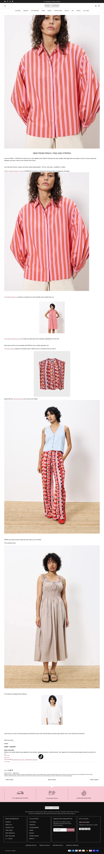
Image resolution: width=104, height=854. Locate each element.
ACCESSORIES (35, 10)
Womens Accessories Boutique (44, 775)
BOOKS (49, 10)
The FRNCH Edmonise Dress (12, 339)
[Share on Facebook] (10, 770)
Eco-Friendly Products (42, 774)
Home (31, 830)
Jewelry (32, 824)
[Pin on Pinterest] (12, 770)
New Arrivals (10, 833)
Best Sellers (10, 835)
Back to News (52, 779)
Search (8, 822)
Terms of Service (72, 845)
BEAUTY (67, 10)
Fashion (64, 774)
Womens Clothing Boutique (66, 775)
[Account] (95, 6)
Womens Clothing (55, 775)
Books (31, 833)
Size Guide (9, 830)
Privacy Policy (44, 845)
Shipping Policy (31, 845)
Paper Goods (34, 835)
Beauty (31, 838)
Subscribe (70, 829)
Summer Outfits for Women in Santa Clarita (26, 775)
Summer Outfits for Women (10, 775)
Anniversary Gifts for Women (14, 774)
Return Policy (58, 845)
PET (73, 10)
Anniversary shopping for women (28, 774)
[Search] (5, 6)
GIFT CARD (86, 10)
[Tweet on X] (8, 770)
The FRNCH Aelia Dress (11, 297)
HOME (43, 10)
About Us (8, 824)
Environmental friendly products (54, 774)
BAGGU (79, 10)
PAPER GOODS (58, 10)
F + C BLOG (8, 838)
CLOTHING (18, 10)
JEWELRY (25, 10)
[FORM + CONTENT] (52, 5)
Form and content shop (71, 774)
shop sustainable (81, 774)
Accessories (34, 827)
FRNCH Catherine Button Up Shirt (14, 171)
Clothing (32, 822)
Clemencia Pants (17, 399)
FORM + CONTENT (11, 850)
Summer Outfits (88, 774)
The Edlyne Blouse (9, 348)
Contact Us (9, 827)
